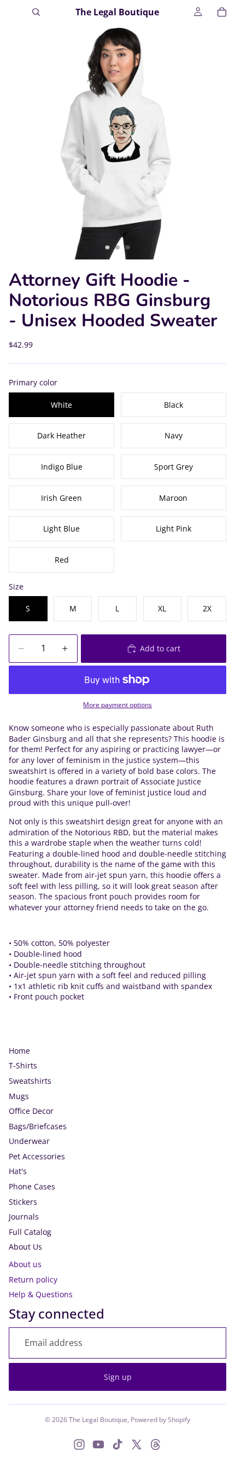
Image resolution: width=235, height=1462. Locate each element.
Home (19, 1050)
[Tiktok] (117, 1444)
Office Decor (31, 1111)
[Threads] (155, 1444)
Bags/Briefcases (38, 1126)
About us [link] (25, 1264)
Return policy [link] (33, 1279)
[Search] (36, 12)
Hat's (18, 1171)
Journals (24, 1216)
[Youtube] (98, 1444)
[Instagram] (79, 1444)
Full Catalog (30, 1232)
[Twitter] (136, 1444)
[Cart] (222, 12)
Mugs (19, 1096)
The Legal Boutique (98, 1419)
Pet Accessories (37, 1156)
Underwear (29, 1141)
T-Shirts (23, 1065)
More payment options (117, 705)
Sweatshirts (30, 1081)
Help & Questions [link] (41, 1294)
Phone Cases (32, 1186)
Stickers (23, 1202)
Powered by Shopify (160, 1419)
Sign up (118, 1377)
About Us (25, 1246)
